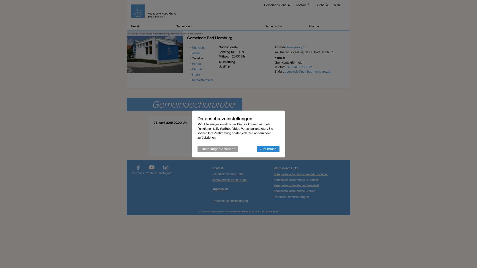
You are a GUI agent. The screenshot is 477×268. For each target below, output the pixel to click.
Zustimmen (268, 149)
